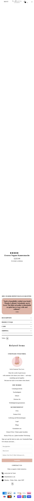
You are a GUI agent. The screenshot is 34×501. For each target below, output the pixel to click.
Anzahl (3, 281)
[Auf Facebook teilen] (10, 338)
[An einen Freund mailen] (17, 338)
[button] (14, 253)
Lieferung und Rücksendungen (17, 418)
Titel (3, 264)
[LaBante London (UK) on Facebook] (15, 484)
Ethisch (17, 395)
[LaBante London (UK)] (17, 1)
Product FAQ (17, 414)
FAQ (17, 411)
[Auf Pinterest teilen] (14, 338)
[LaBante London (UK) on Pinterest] (18, 484)
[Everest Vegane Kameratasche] (17, 87)
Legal (17, 421)
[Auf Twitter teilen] (7, 338)
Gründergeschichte (17, 388)
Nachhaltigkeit (17, 392)
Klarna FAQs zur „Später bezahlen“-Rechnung (17, 435)
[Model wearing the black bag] (17, 52)
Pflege (17, 425)
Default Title (5, 279)
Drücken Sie (17, 399)
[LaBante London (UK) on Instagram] (21, 484)
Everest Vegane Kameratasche (17, 255)
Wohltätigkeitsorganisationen (17, 403)
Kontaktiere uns (17, 428)
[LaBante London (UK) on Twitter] (12, 484)
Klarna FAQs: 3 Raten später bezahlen (17, 432)
